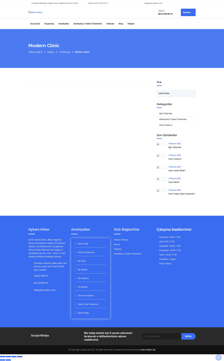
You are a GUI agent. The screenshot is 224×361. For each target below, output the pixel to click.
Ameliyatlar (63, 23)
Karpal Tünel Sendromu (88, 304)
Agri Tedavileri (165, 113)
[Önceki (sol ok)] (2, 360)
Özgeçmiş (49, 23)
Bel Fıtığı (82, 261)
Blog (121, 23)
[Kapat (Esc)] (2, 356)
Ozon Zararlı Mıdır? (177, 170)
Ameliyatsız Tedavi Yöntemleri (88, 23)
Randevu (187, 12)
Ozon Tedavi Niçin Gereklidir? (181, 194)
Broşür (117, 244)
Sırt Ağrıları (83, 287)
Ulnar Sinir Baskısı (86, 295)
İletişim (131, 23)
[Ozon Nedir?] (162, 182)
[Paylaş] (8, 356)
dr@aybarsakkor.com (153, 3)
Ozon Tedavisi (165, 125)
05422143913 (36, 275)
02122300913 (36, 283)
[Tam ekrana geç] (14, 356)
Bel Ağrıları (83, 269)
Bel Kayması (83, 278)
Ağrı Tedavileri (174, 147)
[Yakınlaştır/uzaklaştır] (19, 356)
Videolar (110, 23)
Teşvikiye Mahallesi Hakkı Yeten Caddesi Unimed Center (54, 3)
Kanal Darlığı (83, 313)
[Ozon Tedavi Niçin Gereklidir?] (162, 193)
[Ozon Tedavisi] (162, 158)
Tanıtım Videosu (121, 240)
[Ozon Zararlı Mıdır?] (162, 170)
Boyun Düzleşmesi (86, 252)
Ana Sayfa (35, 23)
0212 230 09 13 (101, 3)
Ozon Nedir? (174, 182)
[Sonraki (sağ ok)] (8, 360)
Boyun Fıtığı (83, 243)
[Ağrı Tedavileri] (162, 147)
